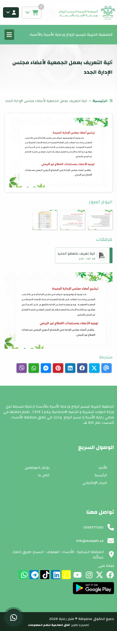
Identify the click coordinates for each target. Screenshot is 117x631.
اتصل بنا (44, 475)
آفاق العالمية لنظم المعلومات (49, 625)
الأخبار (102, 467)
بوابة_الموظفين (37, 467)
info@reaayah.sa (90, 540)
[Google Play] (93, 588)
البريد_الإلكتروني (94, 482)
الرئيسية (99, 100)
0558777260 (93, 527)
